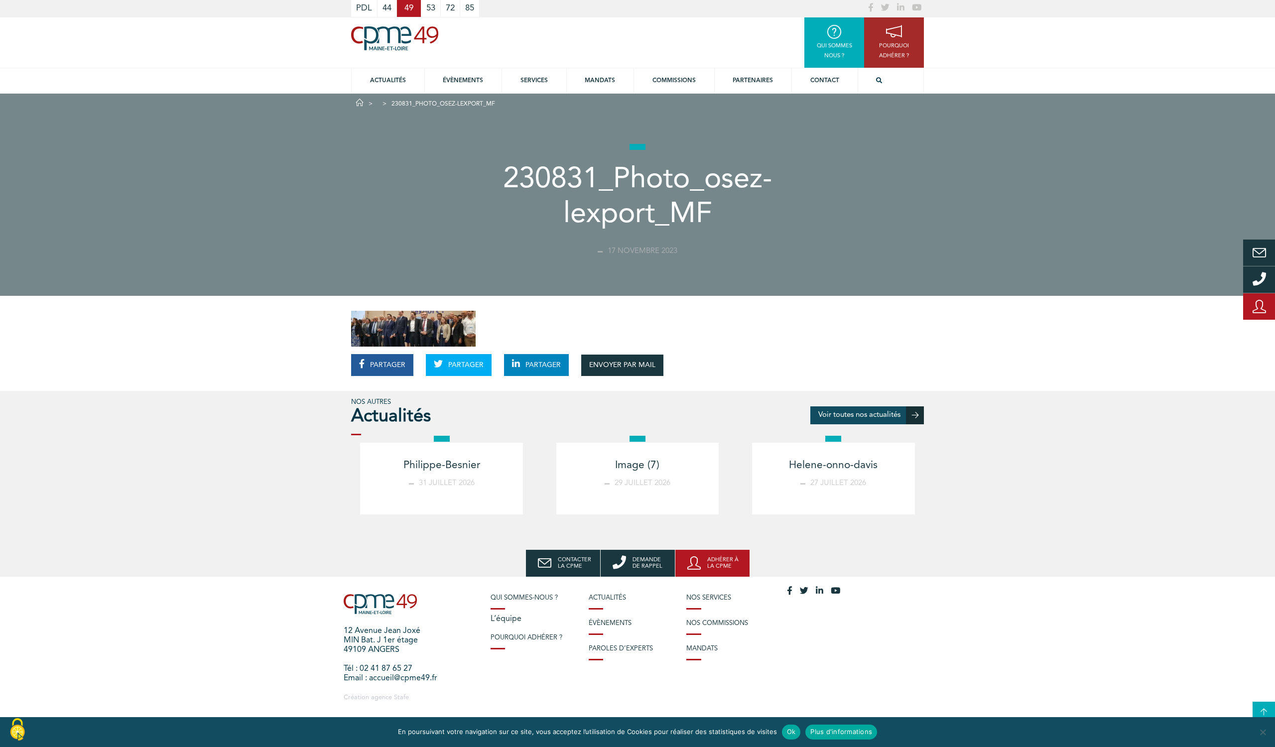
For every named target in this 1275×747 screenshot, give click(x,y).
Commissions (674, 81)
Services (534, 81)
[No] (1263, 732)
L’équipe (506, 619)
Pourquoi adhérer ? (526, 637)
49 (408, 8)
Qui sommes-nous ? (524, 598)
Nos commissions (717, 623)
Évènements (463, 81)
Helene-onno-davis (833, 465)
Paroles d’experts (621, 648)
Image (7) (637, 465)
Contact (824, 81)
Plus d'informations (841, 732)
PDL (364, 8)
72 (450, 8)
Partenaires (753, 81)
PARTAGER (386, 365)
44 (386, 8)
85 (469, 8)
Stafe (401, 697)
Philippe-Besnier (441, 465)
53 (430, 8)
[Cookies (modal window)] (17, 730)
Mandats (600, 81)
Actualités (388, 81)
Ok (791, 732)
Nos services (708, 598)
